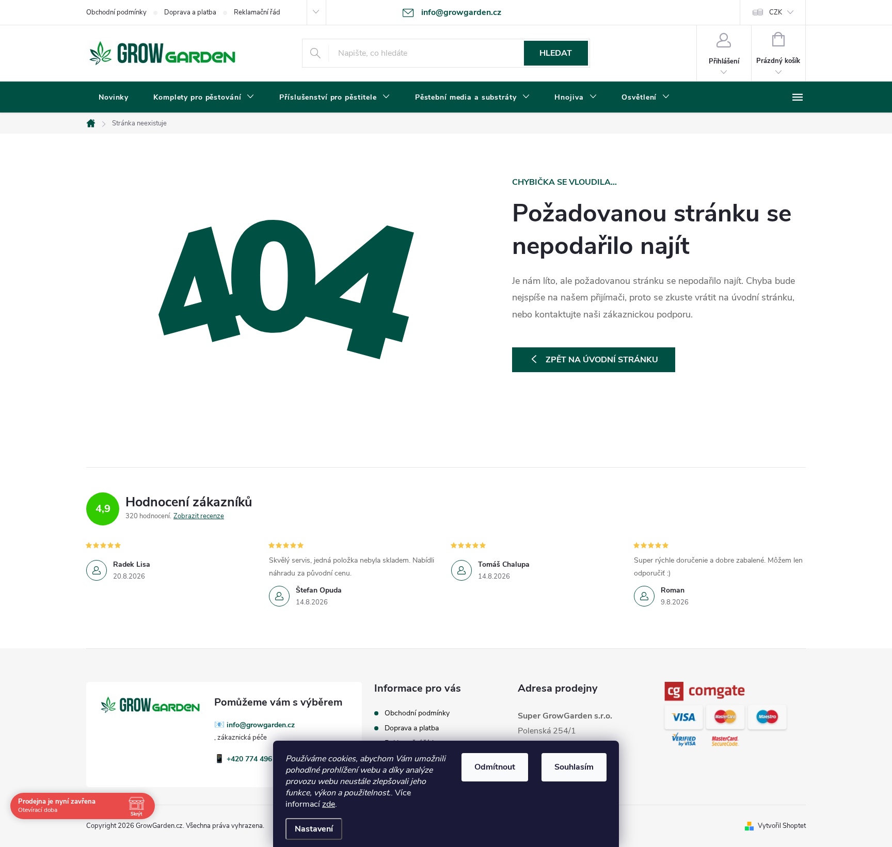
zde (328, 804)
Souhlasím (574, 767)
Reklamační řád (257, 12)
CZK (775, 12)
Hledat (555, 53)
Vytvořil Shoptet (782, 825)
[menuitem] (113, 98)
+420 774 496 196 (256, 759)
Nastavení (314, 829)
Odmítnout (494, 767)
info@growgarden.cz (261, 725)
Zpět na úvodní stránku (602, 359)
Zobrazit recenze (198, 516)
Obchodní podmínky (116, 12)
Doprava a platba (190, 12)
